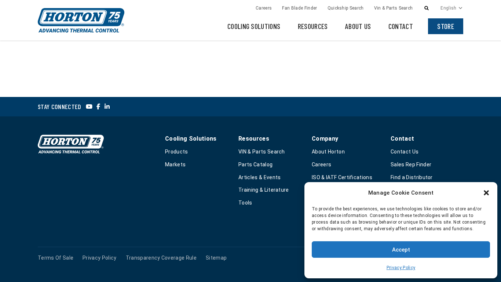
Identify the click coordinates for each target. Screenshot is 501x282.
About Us (358, 26)
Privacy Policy (401, 267)
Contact (400, 26)
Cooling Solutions (253, 26)
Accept (401, 249)
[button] (486, 192)
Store (445, 26)
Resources (313, 26)
